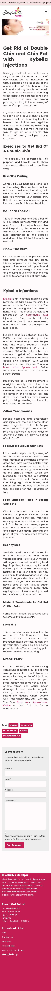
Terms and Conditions (13, 950)
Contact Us (7, 937)
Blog (4, 932)
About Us (6, 941)
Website (9, 789)
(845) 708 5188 (10, 914)
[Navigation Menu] (46, 12)
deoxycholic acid (37, 314)
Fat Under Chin (9, 730)
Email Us (6, 918)
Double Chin (26, 725)
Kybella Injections (11, 736)
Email (8, 779)
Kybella (7, 298)
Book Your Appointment (20, 367)
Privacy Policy (8, 945)
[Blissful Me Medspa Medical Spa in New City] (12, 12)
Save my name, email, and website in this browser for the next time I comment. (25, 837)
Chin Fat (13, 725)
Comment (10, 800)
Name (8, 768)
